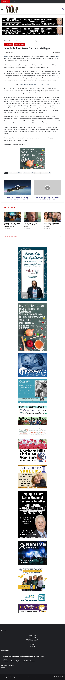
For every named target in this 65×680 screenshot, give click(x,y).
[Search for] (63, 9)
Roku (57, 56)
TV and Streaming (19, 44)
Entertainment (13, 41)
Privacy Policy (32, 646)
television (43, 172)
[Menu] (2, 9)
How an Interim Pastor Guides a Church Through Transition (26, 1)
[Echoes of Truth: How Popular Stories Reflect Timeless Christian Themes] (12, 217)
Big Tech (20, 172)
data (24, 172)
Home (6, 41)
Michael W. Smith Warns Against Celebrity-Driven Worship (30, 225)
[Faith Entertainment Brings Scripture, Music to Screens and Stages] (52, 217)
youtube (48, 172)
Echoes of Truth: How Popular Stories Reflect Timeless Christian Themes (12, 225)
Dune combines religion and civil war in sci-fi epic (34, 84)
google (28, 172)
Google (6, 56)
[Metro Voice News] (12, 9)
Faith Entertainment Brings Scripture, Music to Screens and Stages (51, 225)
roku (32, 172)
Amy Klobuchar (12, 172)
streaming (37, 172)
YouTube (55, 75)
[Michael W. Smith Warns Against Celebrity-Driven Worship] (32, 217)
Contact (32, 644)
